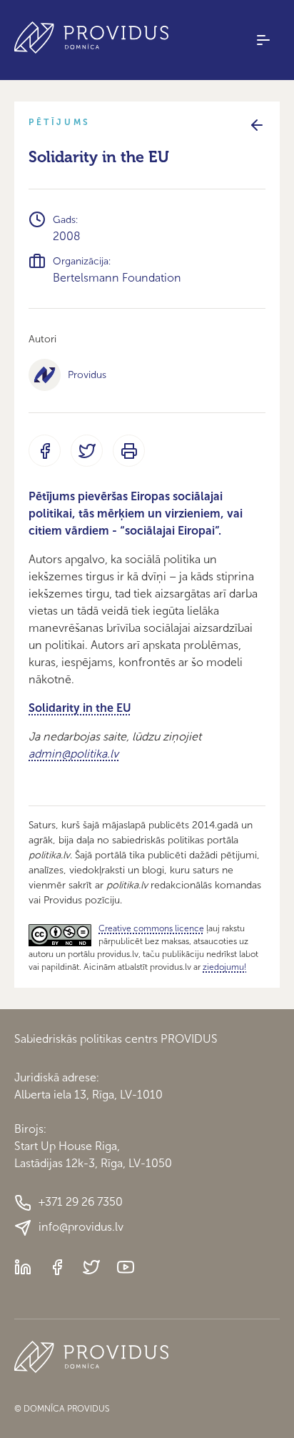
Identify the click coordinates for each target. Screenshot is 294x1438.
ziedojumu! (224, 967)
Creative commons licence (151, 928)
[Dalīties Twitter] (87, 451)
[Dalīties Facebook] (45, 451)
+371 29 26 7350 (81, 1202)
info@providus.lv (81, 1227)
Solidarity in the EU (80, 708)
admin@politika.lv (73, 753)
